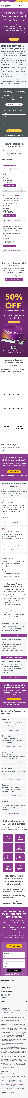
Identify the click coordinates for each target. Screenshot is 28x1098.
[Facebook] (5, 995)
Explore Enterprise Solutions (14, 279)
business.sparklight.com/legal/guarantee (11, 1046)
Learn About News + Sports (14, 763)
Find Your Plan (14, 39)
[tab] (14, 890)
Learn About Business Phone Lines (14, 635)
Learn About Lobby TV (14, 730)
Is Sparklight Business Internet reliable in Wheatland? (13, 896)
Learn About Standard (14, 795)
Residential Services (6, 991)
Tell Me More (14, 322)
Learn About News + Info (14, 746)
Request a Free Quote (14, 131)
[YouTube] (9, 995)
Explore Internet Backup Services (11, 549)
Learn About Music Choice (14, 779)
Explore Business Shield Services (11, 576)
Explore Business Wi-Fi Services (11, 523)
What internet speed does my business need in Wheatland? (12, 890)
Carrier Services (5, 987)
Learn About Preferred (14, 813)
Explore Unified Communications (14, 657)
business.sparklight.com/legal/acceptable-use (12, 1042)
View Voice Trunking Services (14, 678)
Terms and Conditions (7, 1012)
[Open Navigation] (25, 5)
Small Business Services (7, 980)
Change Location (14, 156)
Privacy (25, 1010)
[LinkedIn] (2, 995)
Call (14, 472)
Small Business (5, 1)
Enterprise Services (6, 984)
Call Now (14, 104)
